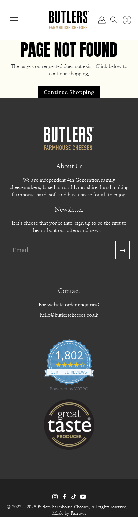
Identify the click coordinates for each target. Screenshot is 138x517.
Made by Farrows (69, 513)
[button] (113, 20)
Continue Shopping (69, 92)
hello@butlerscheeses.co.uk (69, 315)
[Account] (101, 20)
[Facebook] (64, 496)
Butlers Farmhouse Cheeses (63, 507)
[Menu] (14, 20)
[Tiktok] (74, 496)
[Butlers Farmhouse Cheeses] (69, 20)
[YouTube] (83, 496)
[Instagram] (55, 496)
